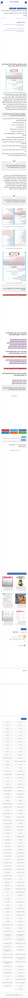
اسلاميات (7, 777)
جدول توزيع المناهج (20, 892)
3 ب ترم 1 (7, 741)
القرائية (20, 839)
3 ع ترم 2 (7, 745)
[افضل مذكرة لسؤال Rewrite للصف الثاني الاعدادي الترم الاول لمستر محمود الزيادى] (20, 616)
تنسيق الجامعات (20, 885)
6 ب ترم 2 (7, 754)
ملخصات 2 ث (7, 969)
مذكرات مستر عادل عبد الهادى (20, 958)
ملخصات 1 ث (20, 969)
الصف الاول (20, 813)
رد (24, 641)
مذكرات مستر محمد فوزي (7, 957)
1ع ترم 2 (7, 728)
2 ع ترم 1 (7, 738)
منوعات (7, 976)
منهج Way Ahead (20, 976)
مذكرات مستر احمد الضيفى (20, 954)
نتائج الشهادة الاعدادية (20, 982)
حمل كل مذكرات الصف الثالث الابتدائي (17, 343)
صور (20, 898)
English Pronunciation (7, 758)
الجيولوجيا (7, 800)
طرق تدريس (7, 898)
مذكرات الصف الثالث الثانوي (19, 383)
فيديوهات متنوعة (20, 908)
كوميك (7, 918)
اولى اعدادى (7, 872)
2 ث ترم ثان (20, 738)
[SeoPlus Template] (22, 995)
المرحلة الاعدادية (22, 446)
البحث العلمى (20, 784)
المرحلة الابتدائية (20, 856)
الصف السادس (7, 830)
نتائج (7, 979)
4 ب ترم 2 (20, 751)
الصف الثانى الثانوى (20, 826)
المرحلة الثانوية (20, 859)
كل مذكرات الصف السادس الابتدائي (17, 348)
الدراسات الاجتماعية (7, 807)
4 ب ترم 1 (7, 748)
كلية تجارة (7, 915)
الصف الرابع (20, 830)
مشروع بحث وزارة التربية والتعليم (7, 963)
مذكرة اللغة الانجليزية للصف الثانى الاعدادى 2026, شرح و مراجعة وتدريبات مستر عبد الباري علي (21, 607)
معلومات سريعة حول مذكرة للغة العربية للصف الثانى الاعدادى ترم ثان (13, 25)
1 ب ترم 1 (20, 722)
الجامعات (7, 797)
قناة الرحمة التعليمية (20, 911)
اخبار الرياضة (7, 771)
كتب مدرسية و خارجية (20, 915)
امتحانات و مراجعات (20, 872)
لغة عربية (7, 921)
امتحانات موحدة (20, 866)
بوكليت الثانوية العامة (7, 875)
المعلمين (7, 859)
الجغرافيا (20, 800)
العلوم (20, 833)
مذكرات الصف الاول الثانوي (19, 380)
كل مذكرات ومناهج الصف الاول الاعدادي (16, 360)
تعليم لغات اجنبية (7, 879)
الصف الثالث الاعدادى (20, 820)
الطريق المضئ (14, 2)
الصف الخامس (7, 826)
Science (20, 764)
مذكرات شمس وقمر (7, 943)
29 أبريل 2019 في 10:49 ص (17, 636)
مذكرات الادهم (7, 928)
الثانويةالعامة (20, 797)
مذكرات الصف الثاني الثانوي (19, 382)
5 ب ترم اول (20, 754)
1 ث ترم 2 (7, 725)
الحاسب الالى (20, 803)
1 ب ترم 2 (7, 722)
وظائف (20, 989)
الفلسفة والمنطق (20, 836)
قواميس (7, 911)
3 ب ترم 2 (20, 745)
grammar (7, 764)
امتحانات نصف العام (7, 869)
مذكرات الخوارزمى (20, 931)
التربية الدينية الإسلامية (7, 787)
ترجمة (20, 879)
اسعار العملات (20, 777)
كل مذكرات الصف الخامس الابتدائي (17, 346)
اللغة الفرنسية (7, 849)
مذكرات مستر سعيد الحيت (7, 954)
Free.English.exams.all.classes (20, 761)
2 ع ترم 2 (20, 741)
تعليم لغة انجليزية (20, 882)
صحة (8, 895)
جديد (7, 892)
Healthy (7, 761)
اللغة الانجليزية (20, 846)
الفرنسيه (7, 833)
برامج (20, 875)
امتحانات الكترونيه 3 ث (7, 862)
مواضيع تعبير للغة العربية (20, 979)
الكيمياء (20, 843)
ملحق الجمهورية (7, 966)
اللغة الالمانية (7, 843)
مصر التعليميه (20, 966)
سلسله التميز (20, 895)
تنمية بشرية (7, 885)
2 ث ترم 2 (20, 735)
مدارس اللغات (20, 924)
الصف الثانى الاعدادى (22, 8)
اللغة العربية (12, 8)
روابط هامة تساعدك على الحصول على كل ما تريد (15, 28)
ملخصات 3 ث (20, 972)
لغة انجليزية (20, 921)
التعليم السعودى (7, 790)
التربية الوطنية (20, 790)
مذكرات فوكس (20, 946)
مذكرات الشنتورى (7, 931)
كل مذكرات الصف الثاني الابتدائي (18, 341)
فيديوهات (7, 905)
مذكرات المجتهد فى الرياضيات (7, 935)
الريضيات (7, 810)
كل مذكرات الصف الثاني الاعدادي (18, 361)
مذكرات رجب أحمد (7, 939)
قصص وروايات (7, 908)
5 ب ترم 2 (7, 751)
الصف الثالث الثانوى (7, 820)
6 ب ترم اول (20, 758)
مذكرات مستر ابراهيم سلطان (8, 951)
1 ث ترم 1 (20, 725)
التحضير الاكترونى (20, 787)
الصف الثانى (20, 823)
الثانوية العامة (7, 794)
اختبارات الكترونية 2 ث (20, 774)
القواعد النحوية (7, 839)
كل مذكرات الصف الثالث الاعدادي (18, 363)
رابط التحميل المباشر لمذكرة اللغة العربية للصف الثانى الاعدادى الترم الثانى (13, 31)
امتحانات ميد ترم (7, 866)
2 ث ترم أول (7, 735)
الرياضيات (20, 810)
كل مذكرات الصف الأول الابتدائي (18, 339)
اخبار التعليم (20, 771)
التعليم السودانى (20, 794)
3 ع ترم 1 (20, 748)
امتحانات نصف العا (20, 869)
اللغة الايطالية (7, 846)
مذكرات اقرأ (20, 928)
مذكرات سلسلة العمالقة (20, 943)
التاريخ (7, 784)
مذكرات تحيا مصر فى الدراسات (20, 940)
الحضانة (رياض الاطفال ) (7, 803)
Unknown (20, 635)
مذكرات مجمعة (8, 946)
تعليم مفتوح (7, 882)
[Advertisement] (14, 48)
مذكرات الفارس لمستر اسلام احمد (20, 935)
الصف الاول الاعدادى (7, 813)
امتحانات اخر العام (20, 862)
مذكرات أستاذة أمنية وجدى (8, 924)
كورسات (20, 918)
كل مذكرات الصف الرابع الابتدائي (18, 344)
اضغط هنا (14, 396)
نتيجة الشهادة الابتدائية (7, 982)
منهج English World (7, 972)
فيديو (20, 905)
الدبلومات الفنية (20, 807)
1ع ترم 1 (20, 728)
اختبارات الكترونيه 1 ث (8, 774)
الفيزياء (7, 836)
